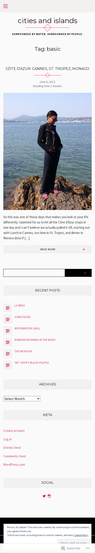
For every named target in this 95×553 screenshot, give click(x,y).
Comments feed (14, 456)
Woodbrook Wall (27, 328)
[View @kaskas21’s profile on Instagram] (49, 496)
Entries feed (12, 447)
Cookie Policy (81, 535)
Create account (14, 431)
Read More (47, 249)
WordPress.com (14, 464)
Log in (7, 439)
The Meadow (23, 351)
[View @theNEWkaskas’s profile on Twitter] (44, 496)
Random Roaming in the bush (34, 340)
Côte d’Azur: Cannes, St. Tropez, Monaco (47, 69)
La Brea (19, 305)
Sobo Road (22, 317)
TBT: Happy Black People (31, 363)
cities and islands (47, 20)
